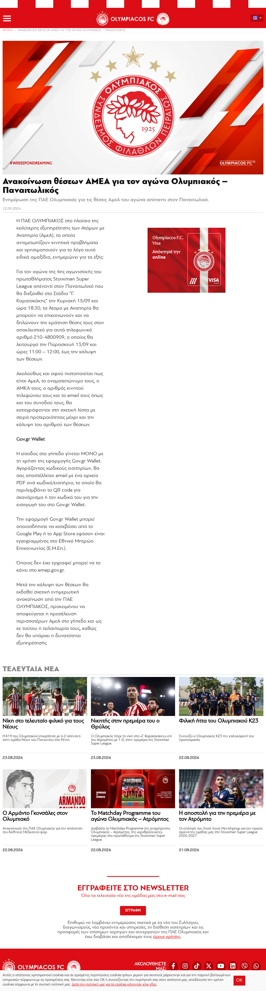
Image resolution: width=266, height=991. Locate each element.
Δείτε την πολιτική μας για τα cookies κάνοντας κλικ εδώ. (114, 985)
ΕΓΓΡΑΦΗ (133, 910)
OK (239, 980)
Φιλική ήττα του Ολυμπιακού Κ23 (218, 721)
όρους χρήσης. (167, 937)
